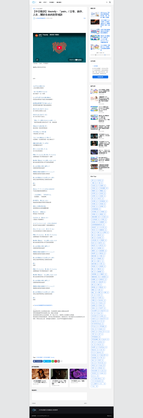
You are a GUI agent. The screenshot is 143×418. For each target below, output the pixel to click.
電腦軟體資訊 (95, 276)
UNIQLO (94, 365)
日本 (93, 198)
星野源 (105, 232)
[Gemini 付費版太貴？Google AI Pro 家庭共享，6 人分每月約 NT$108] (94, 108)
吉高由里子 (94, 227)
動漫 (102, 255)
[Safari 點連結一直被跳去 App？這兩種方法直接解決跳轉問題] (94, 91)
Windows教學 (95, 370)
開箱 (93, 269)
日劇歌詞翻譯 (95, 216)
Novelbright (94, 355)
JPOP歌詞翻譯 (46, 357)
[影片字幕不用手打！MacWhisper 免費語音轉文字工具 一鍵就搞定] (94, 159)
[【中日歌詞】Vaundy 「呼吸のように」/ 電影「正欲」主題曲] (59, 374)
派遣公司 (100, 235)
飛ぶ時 (93, 242)
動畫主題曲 (94, 255)
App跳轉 (94, 305)
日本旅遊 (102, 203)
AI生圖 (93, 297)
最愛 (93, 261)
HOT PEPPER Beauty (97, 323)
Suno (93, 362)
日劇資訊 (102, 214)
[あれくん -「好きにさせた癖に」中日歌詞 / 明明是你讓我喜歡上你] (94, 152)
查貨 (93, 235)
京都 (93, 232)
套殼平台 (101, 242)
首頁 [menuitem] (40, 2)
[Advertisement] (60, 25)
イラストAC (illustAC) (97, 381)
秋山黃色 (100, 237)
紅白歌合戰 (94, 240)
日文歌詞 (102, 193)
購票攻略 (94, 287)
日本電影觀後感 (95, 209)
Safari (93, 360)
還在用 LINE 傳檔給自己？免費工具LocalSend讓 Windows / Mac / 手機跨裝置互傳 (105, 39)
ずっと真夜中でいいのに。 (98, 383)
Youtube (102, 373)
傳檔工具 (100, 269)
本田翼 (103, 219)
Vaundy (52, 357)
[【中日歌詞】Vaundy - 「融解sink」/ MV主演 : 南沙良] (94, 136)
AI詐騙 (93, 300)
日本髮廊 (103, 211)
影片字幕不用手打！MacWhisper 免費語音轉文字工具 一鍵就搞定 (104, 159)
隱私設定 (102, 287)
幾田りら (100, 261)
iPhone (101, 331)
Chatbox (94, 308)
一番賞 (93, 182)
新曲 (93, 271)
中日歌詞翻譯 (39, 8)
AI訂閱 (100, 297)
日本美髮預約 (103, 201)
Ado (93, 295)
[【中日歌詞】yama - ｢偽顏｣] (78, 374)
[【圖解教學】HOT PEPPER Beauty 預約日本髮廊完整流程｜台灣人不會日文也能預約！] (94, 98)
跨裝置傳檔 (94, 274)
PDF (102, 357)
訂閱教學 (103, 240)
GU (102, 321)
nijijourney (100, 352)
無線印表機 (94, 263)
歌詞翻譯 (94, 279)
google (102, 315)
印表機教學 (102, 222)
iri (107, 331)
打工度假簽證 (95, 219)
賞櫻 (99, 284)
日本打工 (100, 198)
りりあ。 (94, 386)
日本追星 (94, 206)
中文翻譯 (102, 185)
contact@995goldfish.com (43, 415)
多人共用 (103, 227)
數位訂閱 (102, 282)
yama (103, 370)
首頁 (34, 8)
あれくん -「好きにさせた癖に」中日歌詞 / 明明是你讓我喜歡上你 (104, 152)
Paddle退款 (94, 357)
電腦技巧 (103, 274)
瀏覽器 (93, 289)
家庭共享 (94, 245)
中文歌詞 (94, 185)
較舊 (85, 403)
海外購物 (100, 248)
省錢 (93, 237)
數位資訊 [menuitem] (59, 2)
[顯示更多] (61, 361)
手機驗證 (102, 190)
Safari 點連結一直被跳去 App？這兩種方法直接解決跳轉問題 (104, 91)
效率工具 (102, 245)
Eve (93, 313)
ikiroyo (93, 328)
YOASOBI (94, 373)
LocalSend (101, 342)
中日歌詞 (94, 188)
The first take (101, 362)
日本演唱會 (94, 211)
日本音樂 (94, 203)
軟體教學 (100, 258)
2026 (93, 180)
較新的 (34, 403)
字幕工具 (94, 229)
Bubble (101, 305)
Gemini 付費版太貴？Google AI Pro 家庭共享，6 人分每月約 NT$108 (104, 109)
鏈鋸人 (93, 292)
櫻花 (106, 292)
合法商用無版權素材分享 (97, 224)
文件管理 (94, 193)
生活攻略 (94, 222)
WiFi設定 (101, 368)
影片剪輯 (94, 282)
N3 (93, 352)
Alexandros (101, 300)
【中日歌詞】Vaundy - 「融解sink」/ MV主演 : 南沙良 (104, 136)
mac (93, 344)
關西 (100, 292)
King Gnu (105, 339)
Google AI (94, 318)
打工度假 (105, 216)
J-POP (93, 334)
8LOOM (100, 180)
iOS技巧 (94, 331)
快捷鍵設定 (102, 229)
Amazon (94, 302)
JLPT (100, 334)
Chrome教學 (95, 310)
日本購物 (94, 214)
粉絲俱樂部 (102, 250)
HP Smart (94, 326)
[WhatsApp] (53, 361)
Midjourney (94, 349)
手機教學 (94, 190)
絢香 (102, 263)
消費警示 (94, 250)
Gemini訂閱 (94, 315)
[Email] (58, 361)
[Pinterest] (55, 361)
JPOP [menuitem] (44, 2)
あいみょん (94, 375)
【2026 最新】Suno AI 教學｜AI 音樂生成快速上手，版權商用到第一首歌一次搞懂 (105, 23)
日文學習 (94, 196)
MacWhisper (103, 347)
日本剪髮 (102, 206)
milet (102, 349)
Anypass (102, 302)
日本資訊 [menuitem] (51, 2)
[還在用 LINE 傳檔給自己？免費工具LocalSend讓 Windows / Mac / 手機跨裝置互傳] (94, 117)
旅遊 (93, 248)
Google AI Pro (104, 318)
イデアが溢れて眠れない (97, 378)
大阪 (100, 182)
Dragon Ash (104, 310)
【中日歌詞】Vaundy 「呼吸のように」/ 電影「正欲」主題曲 (59, 382)
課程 (93, 284)
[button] (107, 2)
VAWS (93, 368)
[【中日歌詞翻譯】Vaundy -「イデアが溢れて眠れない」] (40, 374)
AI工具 (99, 295)
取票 (99, 232)
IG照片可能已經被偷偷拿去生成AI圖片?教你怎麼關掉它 (105, 31)
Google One (94, 321)
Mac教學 (94, 347)
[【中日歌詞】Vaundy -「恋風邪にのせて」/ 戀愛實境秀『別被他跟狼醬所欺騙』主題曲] (94, 143)
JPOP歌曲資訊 (95, 336)
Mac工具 (100, 344)
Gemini (99, 313)
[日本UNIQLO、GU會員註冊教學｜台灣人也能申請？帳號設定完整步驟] (94, 127)
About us (109, 415)
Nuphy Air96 (103, 355)
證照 (100, 289)
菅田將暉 (102, 266)
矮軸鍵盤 (100, 271)
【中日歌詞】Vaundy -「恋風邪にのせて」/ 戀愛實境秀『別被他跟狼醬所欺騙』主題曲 (104, 143)
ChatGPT (102, 308)
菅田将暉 (94, 266)
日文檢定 (102, 196)
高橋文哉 (102, 253)
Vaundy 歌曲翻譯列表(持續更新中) (43, 305)
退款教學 (94, 253)
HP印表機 (103, 326)
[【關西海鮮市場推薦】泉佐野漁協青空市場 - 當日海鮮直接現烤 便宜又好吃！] (94, 166)
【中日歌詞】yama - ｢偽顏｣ (78, 380)
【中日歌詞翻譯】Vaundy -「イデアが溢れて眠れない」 (40, 381)
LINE (93, 342)
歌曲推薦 (105, 276)
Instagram (101, 328)
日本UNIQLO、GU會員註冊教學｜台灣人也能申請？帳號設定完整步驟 (104, 127)
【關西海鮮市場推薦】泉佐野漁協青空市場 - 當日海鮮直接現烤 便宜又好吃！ (104, 167)
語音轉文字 (102, 279)
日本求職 (94, 201)
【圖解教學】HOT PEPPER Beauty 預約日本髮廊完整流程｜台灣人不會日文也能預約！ (104, 99)
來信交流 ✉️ (100, 76)
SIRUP (100, 360)
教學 (93, 258)
